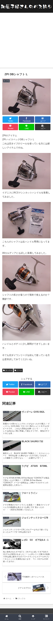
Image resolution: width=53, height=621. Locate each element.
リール (19, 370)
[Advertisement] (26, 40)
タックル (8, 370)
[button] (47, 380)
